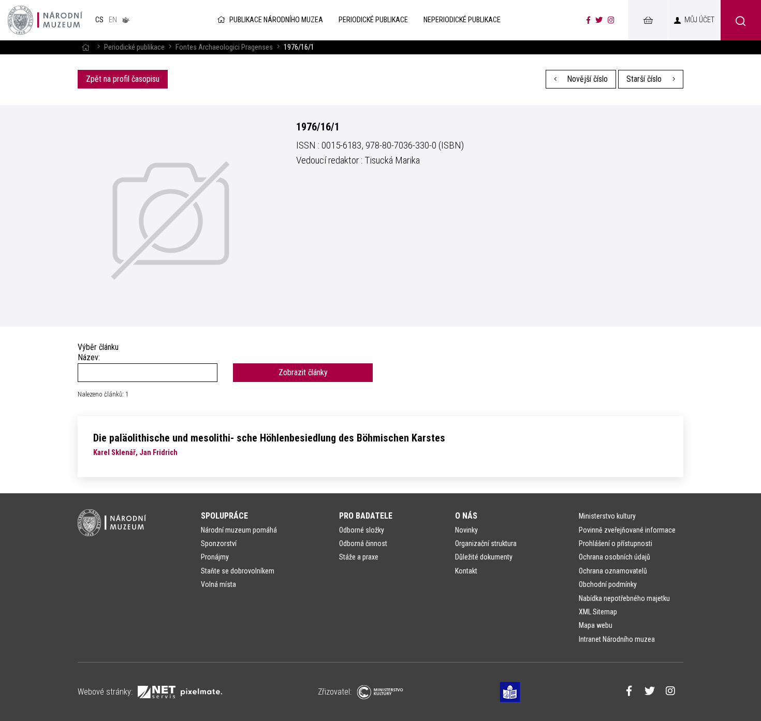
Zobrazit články (303, 372)
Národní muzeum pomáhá (239, 530)
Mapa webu (595, 625)
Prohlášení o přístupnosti (615, 543)
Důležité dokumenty (484, 557)
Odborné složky (361, 530)
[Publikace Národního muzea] (45, 20)
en (113, 20)
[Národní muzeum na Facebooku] (588, 20)
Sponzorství (219, 543)
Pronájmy (215, 557)
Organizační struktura (486, 543)
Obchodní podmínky (608, 584)
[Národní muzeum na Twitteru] (599, 20)
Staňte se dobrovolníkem (237, 571)
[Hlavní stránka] (85, 47)
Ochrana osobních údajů (614, 557)
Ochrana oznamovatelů (613, 571)
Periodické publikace (134, 47)
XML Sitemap (598, 612)
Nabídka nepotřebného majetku (624, 598)
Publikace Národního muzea (276, 20)
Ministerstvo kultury (607, 516)
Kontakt (466, 571)
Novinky (466, 530)
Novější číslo (586, 79)
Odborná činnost (363, 543)
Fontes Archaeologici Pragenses (224, 47)
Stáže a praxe (358, 557)
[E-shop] (647, 20)
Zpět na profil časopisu (122, 79)
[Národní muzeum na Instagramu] (611, 20)
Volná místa (218, 584)
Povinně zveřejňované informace (627, 530)
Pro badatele (365, 516)
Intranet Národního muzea (617, 639)
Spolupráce (224, 516)
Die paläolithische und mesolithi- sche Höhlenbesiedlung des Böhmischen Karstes (269, 438)
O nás (466, 516)
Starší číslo (645, 79)
